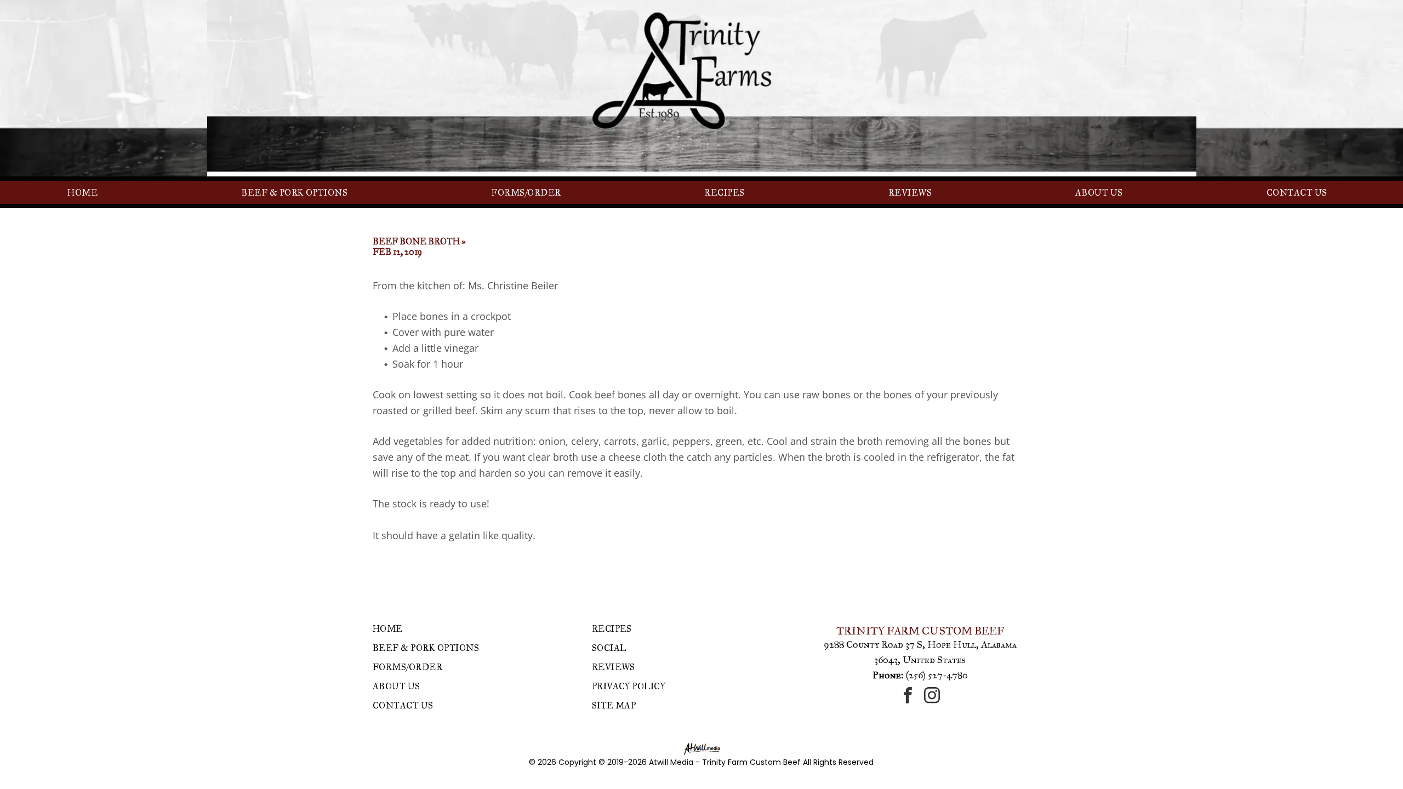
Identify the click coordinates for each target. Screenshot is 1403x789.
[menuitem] (86, 192)
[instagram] (932, 696)
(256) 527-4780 (937, 675)
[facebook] (908, 696)
